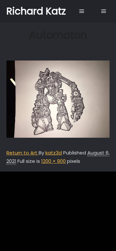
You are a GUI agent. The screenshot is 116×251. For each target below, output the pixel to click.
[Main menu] (82, 11)
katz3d (53, 152)
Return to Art (22, 152)
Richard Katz (36, 11)
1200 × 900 (53, 161)
